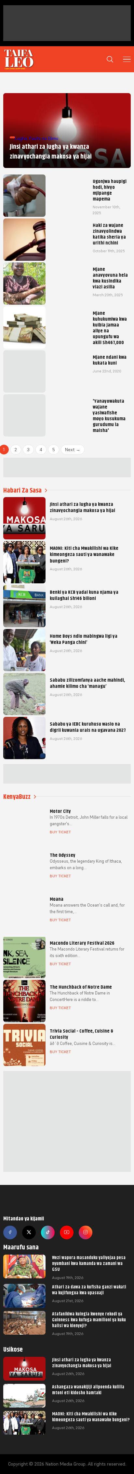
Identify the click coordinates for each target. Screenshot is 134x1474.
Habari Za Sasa (22, 490)
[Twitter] (29, 1232)
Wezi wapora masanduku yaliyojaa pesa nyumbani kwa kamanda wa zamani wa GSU (89, 1263)
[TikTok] (48, 1232)
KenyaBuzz (17, 796)
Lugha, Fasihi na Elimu (36, 138)
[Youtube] (67, 1232)
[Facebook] (10, 1232)
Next (72, 449)
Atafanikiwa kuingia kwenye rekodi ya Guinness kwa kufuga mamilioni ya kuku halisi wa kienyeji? (89, 1319)
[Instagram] (85, 1232)
